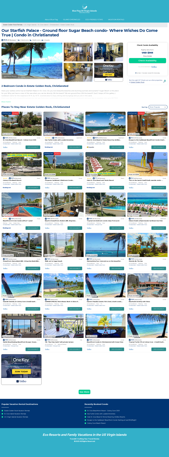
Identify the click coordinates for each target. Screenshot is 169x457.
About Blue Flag (51, 20)
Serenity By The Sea (136, 261)
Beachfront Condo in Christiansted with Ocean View (105, 342)
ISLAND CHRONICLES (71, 20)
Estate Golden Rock (67, 25)
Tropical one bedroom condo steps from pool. (103, 221)
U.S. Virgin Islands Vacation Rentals (16, 417)
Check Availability (147, 60)
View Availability (33, 147)
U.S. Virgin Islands (30, 25)
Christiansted (54, 25)
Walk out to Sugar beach (53, 261)
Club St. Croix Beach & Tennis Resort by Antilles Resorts (106, 417)
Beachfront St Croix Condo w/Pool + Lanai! (17, 221)
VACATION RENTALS (116, 20)
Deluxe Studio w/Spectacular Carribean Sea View (146, 221)
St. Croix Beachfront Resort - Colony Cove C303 (19, 140)
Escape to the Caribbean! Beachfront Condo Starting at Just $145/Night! (111, 420)
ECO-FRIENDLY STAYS (94, 20)
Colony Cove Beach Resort (12, 180)
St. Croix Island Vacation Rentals (15, 414)
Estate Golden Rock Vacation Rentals (17, 411)
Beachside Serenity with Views (139, 301)
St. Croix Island (43, 25)
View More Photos (10, 76)
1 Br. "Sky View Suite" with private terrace (59, 342)
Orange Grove (98, 224)
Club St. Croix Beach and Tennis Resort (100, 180)
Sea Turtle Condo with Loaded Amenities (59, 140)
